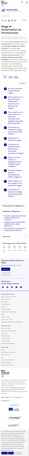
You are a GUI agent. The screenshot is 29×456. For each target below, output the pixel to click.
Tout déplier (22, 83)
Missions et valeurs (5, 355)
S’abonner (6, 269)
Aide (2, 357)
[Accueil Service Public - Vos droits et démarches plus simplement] (11, 12)
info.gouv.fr (17, 397)
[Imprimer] (8, 20)
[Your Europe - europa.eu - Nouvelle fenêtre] (15, 409)
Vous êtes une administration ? (8, 360)
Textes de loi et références (13, 206)
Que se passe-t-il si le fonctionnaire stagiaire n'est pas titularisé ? (14, 229)
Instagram (16, 287)
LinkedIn (12, 287)
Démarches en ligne (5, 328)
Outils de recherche (5, 338)
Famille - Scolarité (5, 299)
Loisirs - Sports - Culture (6, 319)
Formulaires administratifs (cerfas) (9, 331)
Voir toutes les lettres (6, 275)
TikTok (7, 287)
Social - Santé (4, 301)
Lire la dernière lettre (6, 273)
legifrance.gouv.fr (6, 397)
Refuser (11, 453)
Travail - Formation (5, 304)
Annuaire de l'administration (7, 343)
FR (24, 20)
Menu (27, 3)
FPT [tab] (10, 77)
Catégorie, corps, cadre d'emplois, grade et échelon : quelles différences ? (14, 224)
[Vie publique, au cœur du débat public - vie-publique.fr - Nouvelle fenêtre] (14, 418)
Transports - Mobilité (6, 309)
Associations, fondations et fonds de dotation (12, 322)
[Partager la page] (11, 20)
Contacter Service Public (7, 365)
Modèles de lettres (5, 336)
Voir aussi (6, 236)
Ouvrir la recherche (22, 2)
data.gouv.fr (4, 401)
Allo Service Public (5, 341)
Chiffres (3, 349)
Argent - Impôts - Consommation (9, 312)
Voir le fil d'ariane (5, 16)
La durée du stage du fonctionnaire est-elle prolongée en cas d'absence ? (15, 217)
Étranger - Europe (5, 317)
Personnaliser (18, 453)
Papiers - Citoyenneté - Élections (8, 296)
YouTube (21, 287)
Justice (2, 314)
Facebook (3, 287)
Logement (3, 307)
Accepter (4, 453)
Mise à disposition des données (8, 352)
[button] (15, 20)
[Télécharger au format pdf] (5, 20)
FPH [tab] (16, 77)
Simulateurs (4, 333)
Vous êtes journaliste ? (6, 362)
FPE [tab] (5, 77)
